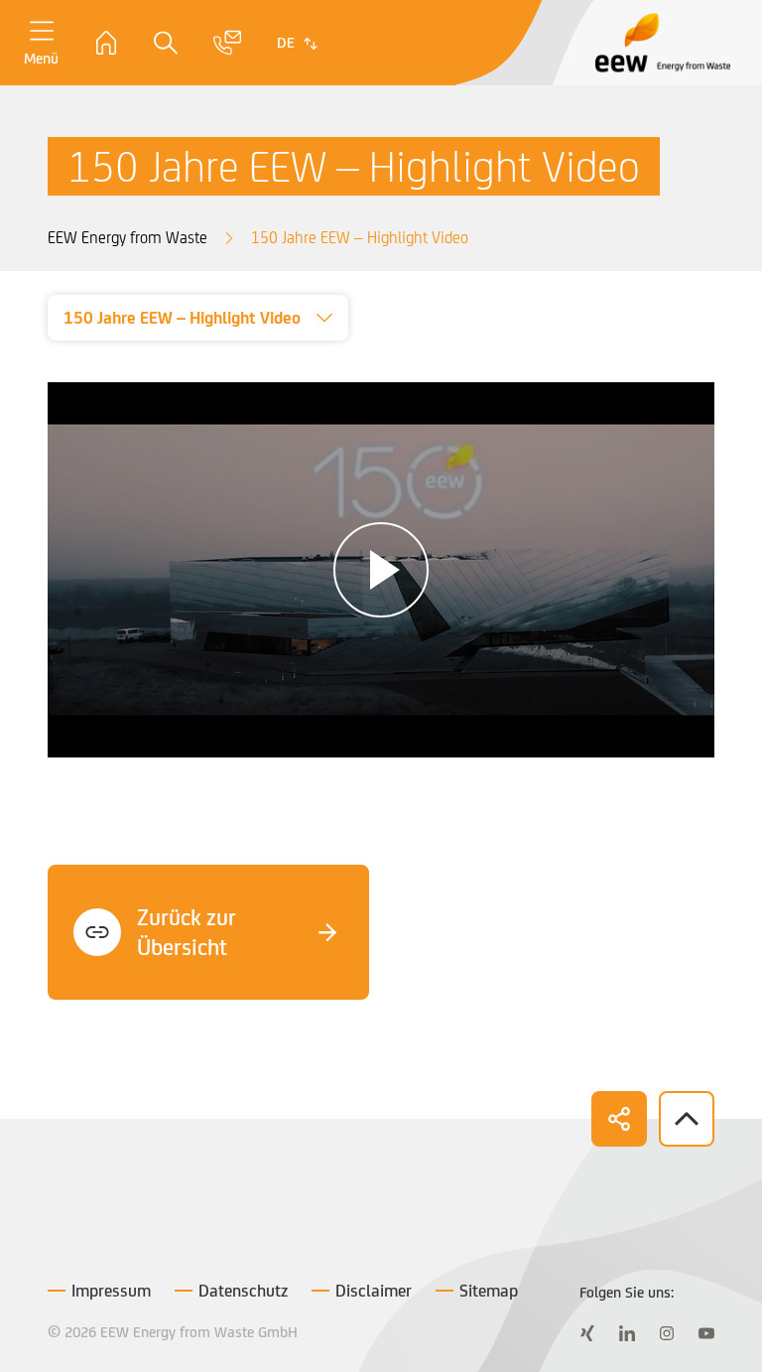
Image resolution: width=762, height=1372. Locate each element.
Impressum (111, 1291)
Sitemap (488, 1291)
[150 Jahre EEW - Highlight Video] (381, 568)
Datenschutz (243, 1291)
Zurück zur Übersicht (186, 932)
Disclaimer (373, 1291)
